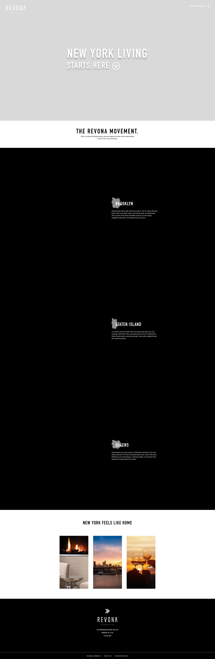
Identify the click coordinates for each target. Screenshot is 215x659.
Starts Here (89, 66)
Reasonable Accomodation (93, 656)
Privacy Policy (108, 656)
